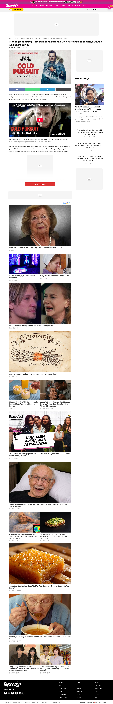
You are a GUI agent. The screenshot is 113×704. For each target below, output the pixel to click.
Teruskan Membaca (40, 184)
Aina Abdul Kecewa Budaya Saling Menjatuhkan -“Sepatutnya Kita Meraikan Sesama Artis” (89, 145)
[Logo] (12, 5)
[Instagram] (88, 10)
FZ (75, 113)
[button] (101, 6)
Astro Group (103, 702)
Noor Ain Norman (15, 47)
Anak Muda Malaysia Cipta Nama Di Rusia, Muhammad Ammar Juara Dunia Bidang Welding (89, 132)
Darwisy (86, 136)
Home (10, 38)
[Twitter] (90, 10)
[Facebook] (86, 10)
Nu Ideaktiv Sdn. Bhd (90, 702)
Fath (86, 150)
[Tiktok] (92, 10)
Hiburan (16, 38)
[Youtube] (94, 10)
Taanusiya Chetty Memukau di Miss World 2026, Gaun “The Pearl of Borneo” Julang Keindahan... (89, 158)
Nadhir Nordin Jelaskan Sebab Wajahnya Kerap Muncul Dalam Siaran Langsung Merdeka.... (88, 109)
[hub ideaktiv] (105, 5)
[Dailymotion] (96, 10)
